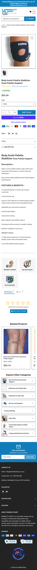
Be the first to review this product (18, 307)
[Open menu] (34, 12)
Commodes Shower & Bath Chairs (18, 426)
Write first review (19, 311)
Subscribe (30, 457)
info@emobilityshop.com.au (15, 471)
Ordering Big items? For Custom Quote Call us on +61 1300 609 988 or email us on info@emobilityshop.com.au (18, 3)
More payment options (18, 122)
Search (31, 19)
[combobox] (18, 19)
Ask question (24, 86)
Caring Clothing (9, 411)
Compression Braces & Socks (19, 433)
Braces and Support (16, 403)
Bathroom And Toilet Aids (17, 388)
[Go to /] (9, 11)
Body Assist (8, 361)
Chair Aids (12, 418)
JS (34, 361)
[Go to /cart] (30, 12)
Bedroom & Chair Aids (16, 396)
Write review (15, 86)
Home (3, 25)
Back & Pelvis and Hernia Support (17, 381)
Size (3, 100)
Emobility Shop (21, 567)
